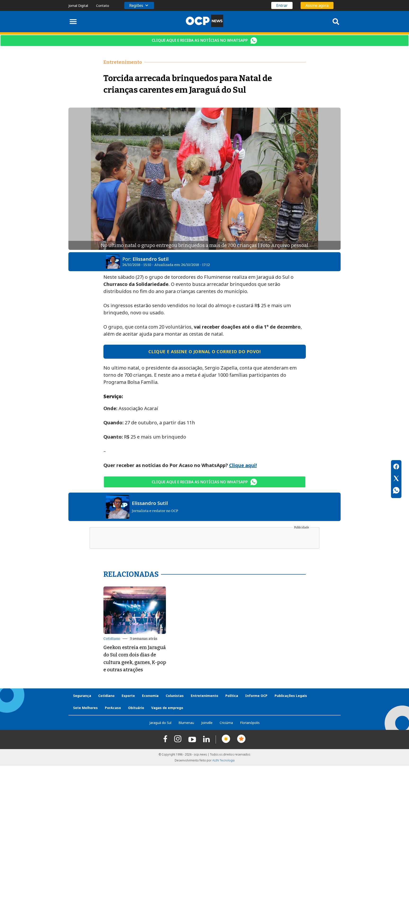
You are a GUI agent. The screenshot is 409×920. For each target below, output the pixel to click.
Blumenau (186, 722)
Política (231, 695)
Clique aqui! (243, 465)
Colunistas (175, 695)
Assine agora (317, 5)
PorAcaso (113, 707)
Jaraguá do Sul (160, 722)
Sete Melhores (85, 707)
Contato (102, 5)
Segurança (82, 695)
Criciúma (226, 722)
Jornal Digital (78, 5)
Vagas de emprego (167, 707)
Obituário (136, 707)
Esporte (128, 695)
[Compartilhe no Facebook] (396, 467)
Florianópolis (250, 722)
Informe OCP (256, 695)
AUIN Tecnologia (223, 760)
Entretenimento (204, 695)
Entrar (282, 5)
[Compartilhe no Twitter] (396, 479)
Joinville (207, 722)
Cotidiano (111, 638)
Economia (150, 695)
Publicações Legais (291, 695)
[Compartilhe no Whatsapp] (396, 491)
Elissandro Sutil (151, 259)
